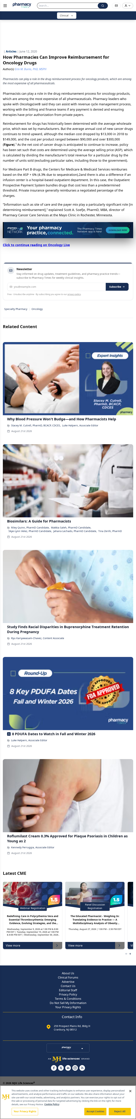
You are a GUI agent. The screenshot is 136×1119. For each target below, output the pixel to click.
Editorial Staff (68, 990)
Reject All (119, 1111)
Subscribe (115, 286)
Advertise (68, 982)
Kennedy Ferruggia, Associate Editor (32, 847)
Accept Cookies (95, 1111)
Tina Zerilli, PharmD (110, 531)
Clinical (64, 15)
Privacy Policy (68, 994)
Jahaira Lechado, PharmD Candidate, (75, 531)
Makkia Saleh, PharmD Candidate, (71, 527)
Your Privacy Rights (68, 1007)
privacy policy (74, 294)
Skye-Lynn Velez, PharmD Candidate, (30, 531)
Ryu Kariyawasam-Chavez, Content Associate (37, 638)
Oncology (37, 309)
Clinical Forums (68, 977)
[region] (68, 1102)
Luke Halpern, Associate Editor (80, 425)
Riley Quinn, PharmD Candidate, (30, 527)
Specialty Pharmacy (15, 309)
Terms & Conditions (68, 999)
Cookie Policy (51, 1104)
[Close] (130, 1091)
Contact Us (68, 986)
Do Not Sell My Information (68, 1003)
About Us (68, 973)
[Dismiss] (129, 226)
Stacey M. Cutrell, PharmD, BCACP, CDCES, (36, 425)
